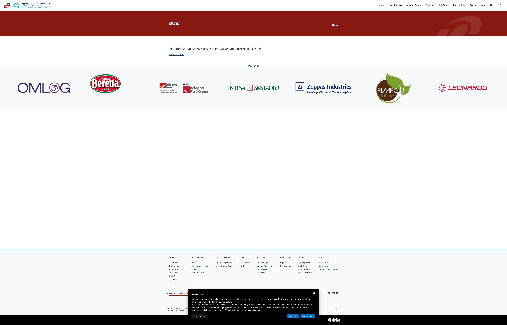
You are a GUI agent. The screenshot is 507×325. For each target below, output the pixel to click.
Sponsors (172, 283)
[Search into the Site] (500, 5)
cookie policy (225, 302)
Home (335, 25)
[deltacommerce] (334, 319)
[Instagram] (338, 293)
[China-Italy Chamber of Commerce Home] (27, 5)
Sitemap (336, 308)
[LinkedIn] (334, 293)
